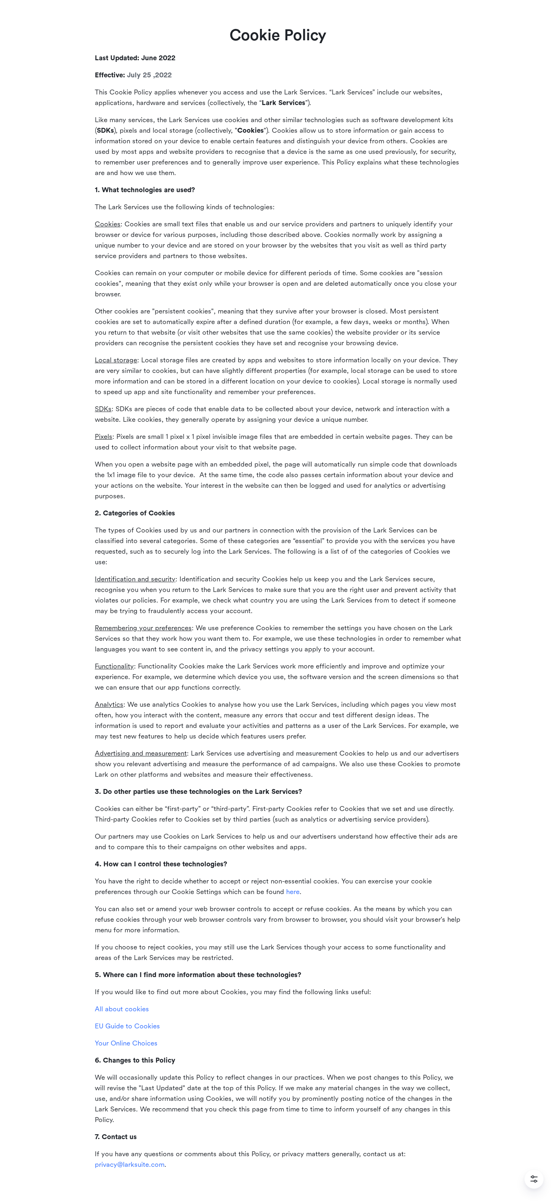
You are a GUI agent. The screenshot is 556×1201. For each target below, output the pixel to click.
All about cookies (122, 1009)
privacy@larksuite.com (129, 1164)
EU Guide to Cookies (127, 1026)
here (293, 892)
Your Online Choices (126, 1043)
